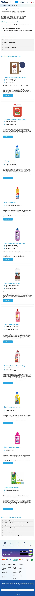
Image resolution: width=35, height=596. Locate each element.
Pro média (14, 575)
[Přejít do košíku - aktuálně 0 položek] (33, 2)
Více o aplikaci (6, 554)
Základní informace (14, 568)
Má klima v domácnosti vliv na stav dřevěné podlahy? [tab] (12, 535)
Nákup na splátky (4, 572)
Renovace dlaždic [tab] (7, 49)
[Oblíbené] (29, 2)
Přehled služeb (4, 579)
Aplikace (14, 577)
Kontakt (14, 564)
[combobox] (13, 2)
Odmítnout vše (17, 594)
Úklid (12, 5)
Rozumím (17, 589)
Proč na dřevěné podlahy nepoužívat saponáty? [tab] (12, 527)
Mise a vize (14, 572)
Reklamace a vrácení (4, 569)
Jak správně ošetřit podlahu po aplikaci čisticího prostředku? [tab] (14, 525)
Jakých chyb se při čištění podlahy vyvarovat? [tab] (11, 530)
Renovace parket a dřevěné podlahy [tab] (10, 47)
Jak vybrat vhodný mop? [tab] (8, 532)
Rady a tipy (15, 5)
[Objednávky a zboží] (27, 2)
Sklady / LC (14, 578)
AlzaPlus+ (20, 568)
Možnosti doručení (3, 565)
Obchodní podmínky (3, 574)
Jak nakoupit (9, 567)
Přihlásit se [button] (22, 2)
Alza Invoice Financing (20, 576)
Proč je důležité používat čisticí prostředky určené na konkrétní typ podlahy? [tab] (16, 522)
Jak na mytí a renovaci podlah (6, 5)
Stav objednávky (10, 564)
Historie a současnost (15, 570)
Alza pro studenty (20, 572)
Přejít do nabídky (8, 95)
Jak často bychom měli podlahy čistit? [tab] (10, 520)
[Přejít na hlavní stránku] (4, 2)
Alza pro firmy (21, 564)
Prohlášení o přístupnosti (4, 577)
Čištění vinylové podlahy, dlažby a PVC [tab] (10, 42)
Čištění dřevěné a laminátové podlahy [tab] (10, 39)
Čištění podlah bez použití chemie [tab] (9, 44)
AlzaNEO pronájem (20, 566)
